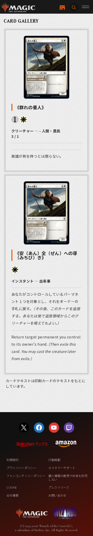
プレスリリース (58, 487)
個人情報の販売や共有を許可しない (68, 477)
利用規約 (12, 460)
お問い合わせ (57, 495)
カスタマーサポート (61, 468)
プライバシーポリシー (21, 468)
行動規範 (54, 460)
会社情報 (12, 495)
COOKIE (11, 487)
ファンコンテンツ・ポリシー (26, 476)
